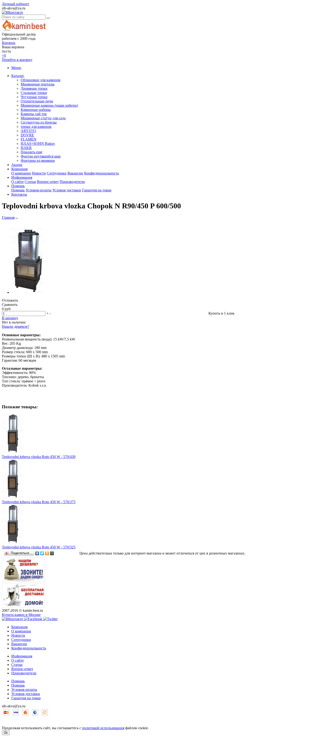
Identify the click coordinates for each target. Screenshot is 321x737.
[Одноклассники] (47, 553)
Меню (16, 68)
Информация (21, 177)
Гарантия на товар (96, 190)
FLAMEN (28, 139)
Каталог (17, 76)
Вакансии (75, 173)
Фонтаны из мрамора (38, 160)
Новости (39, 173)
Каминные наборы (36, 110)
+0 (4, 55)
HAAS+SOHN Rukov (38, 144)
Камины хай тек (34, 114)
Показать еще (31, 152)
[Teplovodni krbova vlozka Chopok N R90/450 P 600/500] (27, 292)
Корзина (8, 43)
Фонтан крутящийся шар (41, 156)
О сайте (17, 182)
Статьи (30, 182)
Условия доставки (66, 190)
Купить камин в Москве (21, 615)
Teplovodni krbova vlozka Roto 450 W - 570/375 (38, 502)
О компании (21, 173)
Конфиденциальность (101, 173)
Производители (72, 182)
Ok (6, 732)
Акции (16, 165)
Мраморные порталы (38, 84)
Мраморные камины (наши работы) (49, 105)
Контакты (19, 194)
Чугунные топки (34, 97)
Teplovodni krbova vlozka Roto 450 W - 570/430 (38, 457)
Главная (8, 217)
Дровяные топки (34, 88)
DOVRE (27, 135)
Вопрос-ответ (48, 182)
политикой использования (103, 728)
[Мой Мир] (52, 553)
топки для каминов (36, 127)
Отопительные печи (37, 101)
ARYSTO (28, 131)
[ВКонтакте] (37, 553)
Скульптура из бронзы (39, 122)
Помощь (18, 186)
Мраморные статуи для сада (43, 118)
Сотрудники (57, 173)
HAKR (26, 148)
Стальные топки (34, 93)
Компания (19, 169)
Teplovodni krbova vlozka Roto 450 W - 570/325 (38, 547)
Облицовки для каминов (40, 80)
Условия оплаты (38, 190)
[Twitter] (42, 553)
